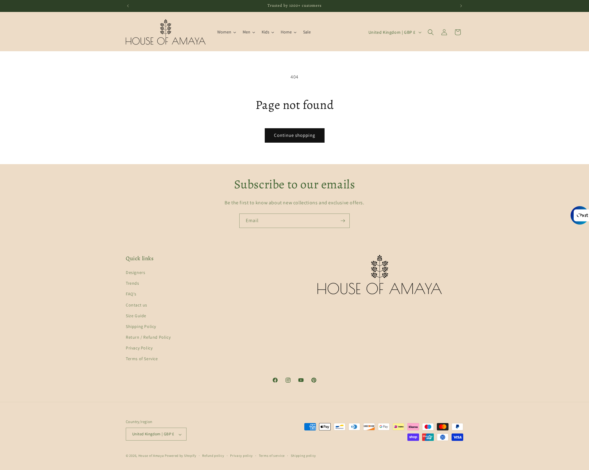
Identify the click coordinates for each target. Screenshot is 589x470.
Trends (132, 283)
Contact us (136, 305)
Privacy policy (241, 455)
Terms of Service (142, 359)
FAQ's (131, 294)
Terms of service (272, 455)
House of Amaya (151, 456)
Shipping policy (303, 455)
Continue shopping (294, 135)
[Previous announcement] (128, 6)
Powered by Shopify (180, 456)
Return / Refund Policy (148, 337)
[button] (430, 32)
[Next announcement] (461, 6)
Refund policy (213, 455)
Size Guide (136, 315)
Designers (135, 272)
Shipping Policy (141, 326)
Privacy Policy (139, 348)
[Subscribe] (342, 221)
